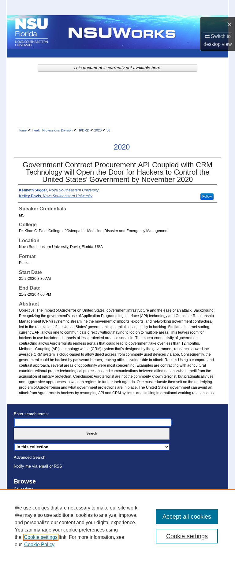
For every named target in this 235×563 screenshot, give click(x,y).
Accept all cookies (186, 516)
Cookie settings (41, 537)
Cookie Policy (39, 544)
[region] (117, 526)
